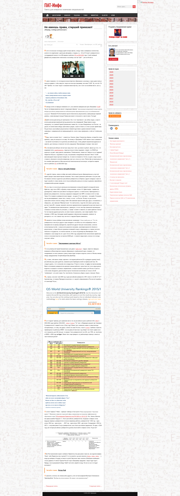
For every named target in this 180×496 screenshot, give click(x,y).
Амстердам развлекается (117, 141)
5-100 (98, 106)
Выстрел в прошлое (115, 180)
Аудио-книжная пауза (116, 192)
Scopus (82, 44)
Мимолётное (94, 15)
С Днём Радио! (114, 150)
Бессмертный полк (115, 147)
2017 (111, 99)
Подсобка (77, 15)
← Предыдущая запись (51, 486)
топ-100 (95, 44)
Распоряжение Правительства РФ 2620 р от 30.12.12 (72, 416)
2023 (111, 81)
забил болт (79, 249)
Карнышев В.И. (52, 41)
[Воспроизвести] (64, 76)
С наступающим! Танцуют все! (118, 183)
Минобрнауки (88, 44)
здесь (67, 323)
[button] (73, 69)
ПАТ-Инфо (53, 5)
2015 (111, 105)
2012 (97, 321)
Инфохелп (67, 15)
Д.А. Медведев (49, 102)
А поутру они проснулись (117, 177)
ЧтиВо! (85, 15)
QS (55, 163)
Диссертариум (56, 15)
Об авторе (105, 15)
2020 (111, 90)
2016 (111, 102)
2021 (111, 87)
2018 (111, 96)
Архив (113, 15)
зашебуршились (58, 150)
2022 (111, 84)
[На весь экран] (82, 76)
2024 (111, 78)
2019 (111, 93)
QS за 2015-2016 (79, 55)
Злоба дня (49, 44)
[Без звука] (79, 76)
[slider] (71, 76)
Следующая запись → (95, 486)
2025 (111, 75)
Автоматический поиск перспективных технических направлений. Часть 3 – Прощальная (121, 159)
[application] (73, 69)
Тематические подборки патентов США (121, 195)
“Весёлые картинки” (115, 144)
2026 (111, 72)
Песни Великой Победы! (117, 153)
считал (88, 327)
